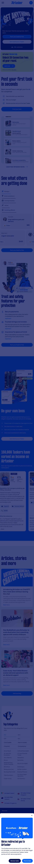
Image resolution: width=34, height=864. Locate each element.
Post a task (27, 861)
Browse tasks (15, 861)
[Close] (32, 816)
